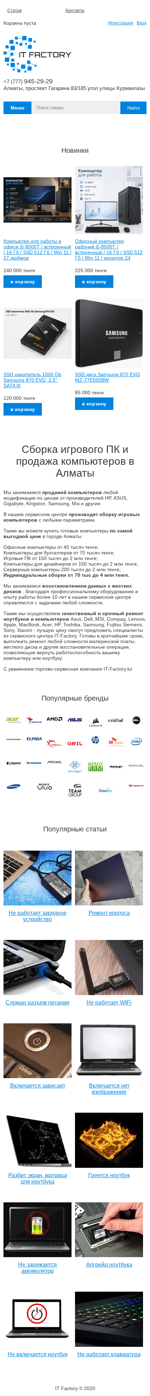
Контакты (75, 10)
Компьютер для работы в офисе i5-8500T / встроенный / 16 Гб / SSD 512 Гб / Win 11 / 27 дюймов (37, 249)
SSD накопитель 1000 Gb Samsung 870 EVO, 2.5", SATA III (32, 380)
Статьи (14, 10)
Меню (17, 108)
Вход (142, 23)
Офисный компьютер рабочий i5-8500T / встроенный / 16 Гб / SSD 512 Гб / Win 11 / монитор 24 (109, 249)
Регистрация (120, 23)
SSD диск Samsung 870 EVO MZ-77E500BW (107, 377)
